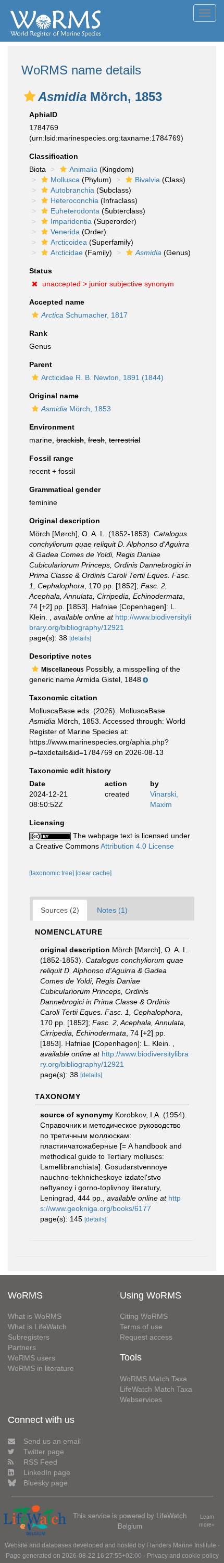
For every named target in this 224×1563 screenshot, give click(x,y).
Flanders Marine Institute (181, 1545)
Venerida (65, 232)
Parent (40, 364)
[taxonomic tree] (52, 873)
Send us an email (52, 1441)
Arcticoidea (69, 242)
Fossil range (51, 458)
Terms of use (141, 1326)
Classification (53, 156)
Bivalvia (147, 179)
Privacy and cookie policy (183, 1555)
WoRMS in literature (41, 1368)
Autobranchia (72, 190)
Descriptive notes (60, 656)
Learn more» (207, 1520)
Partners (22, 1347)
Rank (38, 333)
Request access (146, 1337)
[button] (29, 96)
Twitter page (43, 1451)
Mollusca (65, 179)
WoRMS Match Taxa (153, 1379)
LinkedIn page (46, 1472)
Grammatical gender (65, 489)
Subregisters (28, 1337)
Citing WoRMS (144, 1316)
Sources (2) (60, 910)
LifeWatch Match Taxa (156, 1389)
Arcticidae (67, 252)
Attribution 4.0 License (137, 846)
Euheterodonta (75, 211)
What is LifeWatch (37, 1326)
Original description (64, 520)
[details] (80, 638)
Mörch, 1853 (76, 409)
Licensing (47, 822)
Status (40, 271)
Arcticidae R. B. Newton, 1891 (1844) (102, 377)
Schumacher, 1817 (84, 315)
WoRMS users (31, 1358)
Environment (51, 427)
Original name (54, 396)
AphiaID (43, 114)
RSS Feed (40, 1462)
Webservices (141, 1399)
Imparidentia (71, 221)
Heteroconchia (74, 200)
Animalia (83, 169)
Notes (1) (112, 910)
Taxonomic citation (63, 698)
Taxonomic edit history (70, 770)
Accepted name (56, 302)
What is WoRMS (34, 1316)
